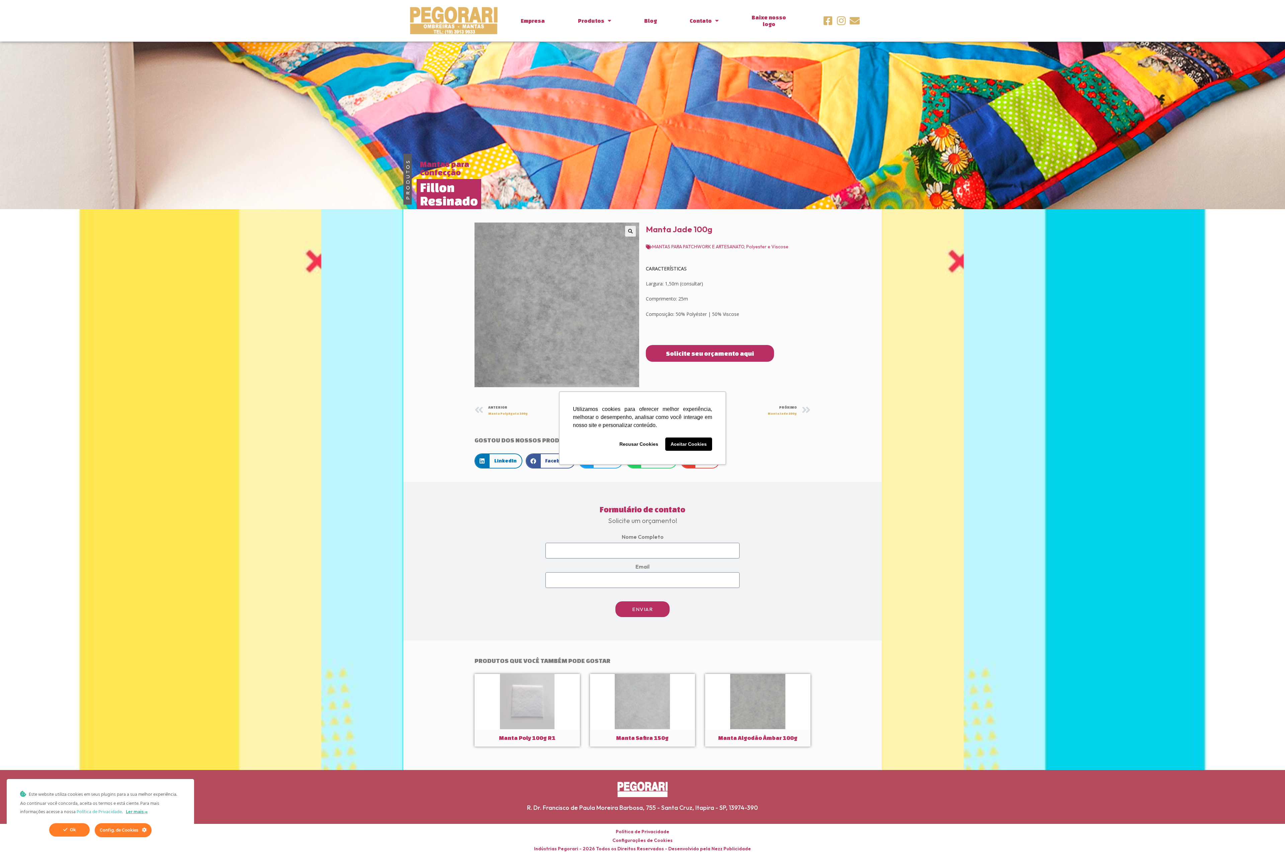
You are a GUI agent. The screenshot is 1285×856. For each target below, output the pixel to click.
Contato (701, 21)
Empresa (533, 21)
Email (642, 566)
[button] (630, 231)
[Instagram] (841, 21)
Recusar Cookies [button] (638, 444)
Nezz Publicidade (731, 849)
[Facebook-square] (828, 21)
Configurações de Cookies (642, 840)
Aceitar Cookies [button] (689, 444)
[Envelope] (855, 21)
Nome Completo (643, 536)
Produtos (591, 21)
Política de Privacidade (642, 832)
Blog (650, 21)
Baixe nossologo (769, 20)
